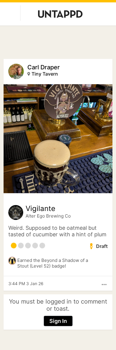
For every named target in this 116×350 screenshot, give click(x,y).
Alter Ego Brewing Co (48, 216)
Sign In (58, 321)
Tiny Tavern (45, 74)
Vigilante (40, 208)
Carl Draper (43, 67)
